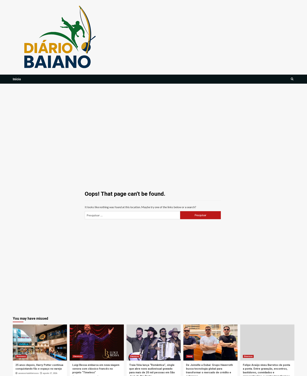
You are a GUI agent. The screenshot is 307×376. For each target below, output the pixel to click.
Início (17, 79)
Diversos (77, 356)
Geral (189, 356)
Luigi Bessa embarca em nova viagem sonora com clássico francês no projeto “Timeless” (95, 368)
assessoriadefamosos (28, 373)
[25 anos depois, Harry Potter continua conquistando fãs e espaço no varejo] (40, 342)
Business (21, 356)
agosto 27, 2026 (50, 373)
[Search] (292, 79)
